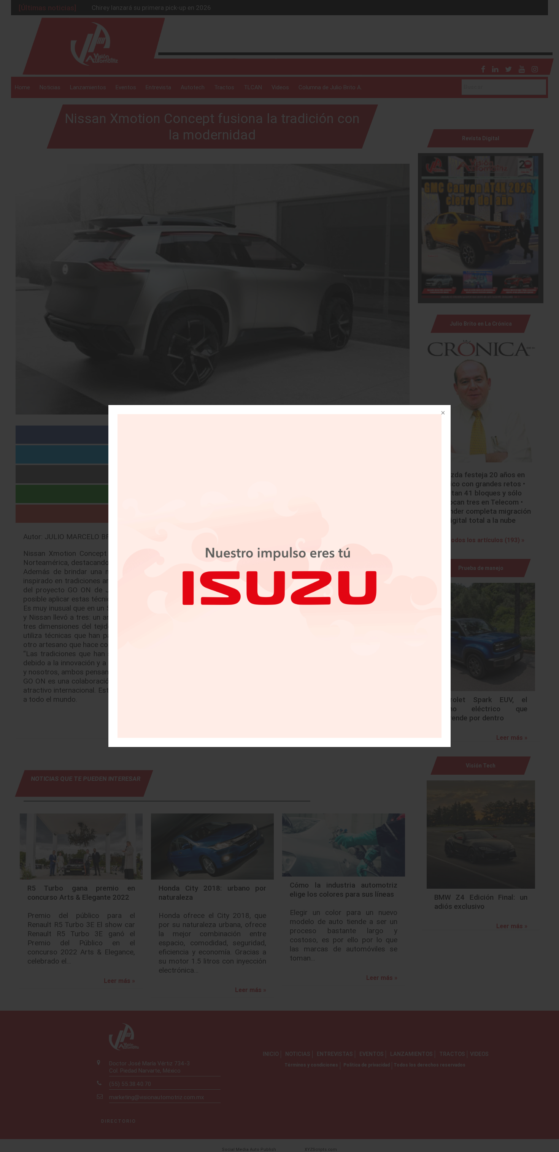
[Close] (442, 413)
